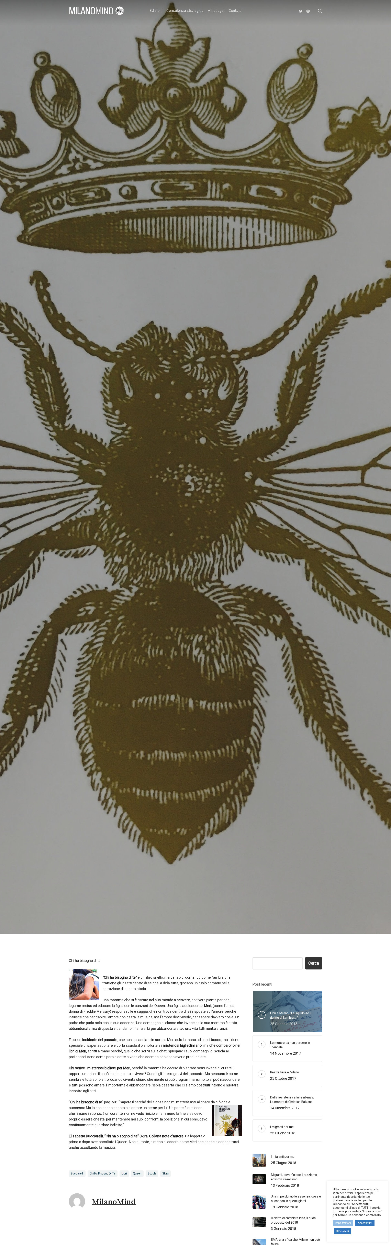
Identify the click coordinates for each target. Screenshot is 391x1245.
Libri (124, 1173)
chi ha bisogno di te (102, 1173)
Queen (137, 1173)
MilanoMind (160, 525)
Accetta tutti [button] (365, 1223)
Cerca (313, 963)
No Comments (229, 525)
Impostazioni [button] (343, 1223)
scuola (152, 1173)
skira (165, 1173)
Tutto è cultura (195, 491)
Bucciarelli (77, 1173)
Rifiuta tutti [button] (342, 1231)
